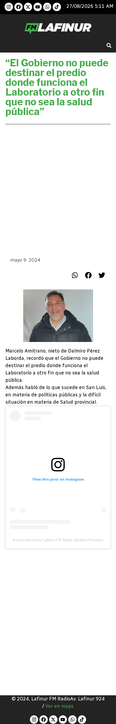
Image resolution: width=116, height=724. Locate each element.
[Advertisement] (58, 190)
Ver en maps (59, 706)
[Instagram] (9, 7)
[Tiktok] (57, 7)
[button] (108, 45)
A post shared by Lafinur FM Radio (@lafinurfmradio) (58, 540)
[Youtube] (37, 7)
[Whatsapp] (47, 7)
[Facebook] (18, 7)
